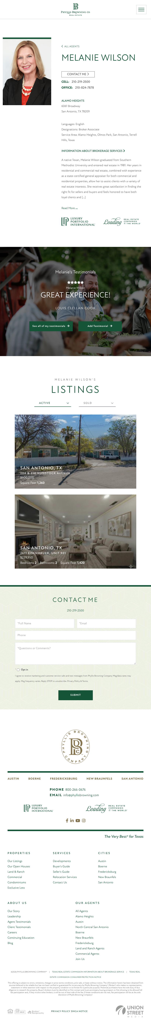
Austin (13, 778)
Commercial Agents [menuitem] (87, 953)
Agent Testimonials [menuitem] (19, 921)
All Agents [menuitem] (82, 911)
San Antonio (132, 778)
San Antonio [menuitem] (105, 882)
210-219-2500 (81, 82)
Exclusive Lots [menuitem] (16, 887)
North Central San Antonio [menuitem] (92, 927)
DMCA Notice (79, 1011)
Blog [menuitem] (10, 943)
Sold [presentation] (88, 403)
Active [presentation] (44, 403)
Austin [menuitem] (102, 861)
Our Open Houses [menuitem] (19, 866)
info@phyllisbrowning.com (81, 795)
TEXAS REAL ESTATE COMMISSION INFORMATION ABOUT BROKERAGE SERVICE (89, 972)
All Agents (71, 46)
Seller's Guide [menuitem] (61, 871)
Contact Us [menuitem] (60, 882)
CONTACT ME (76, 74)
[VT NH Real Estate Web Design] (129, 1011)
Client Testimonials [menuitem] (19, 927)
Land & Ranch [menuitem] (16, 871)
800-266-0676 (75, 790)
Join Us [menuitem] (80, 959)
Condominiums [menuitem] (17, 882)
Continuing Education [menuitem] (21, 937)
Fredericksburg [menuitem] (107, 871)
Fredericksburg (64, 778)
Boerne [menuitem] (102, 866)
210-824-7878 (84, 88)
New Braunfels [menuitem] (107, 877)
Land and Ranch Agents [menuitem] (90, 948)
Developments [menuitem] (62, 861)
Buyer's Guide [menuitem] (61, 866)
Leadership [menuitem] (14, 916)
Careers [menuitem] (12, 932)
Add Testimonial (98, 326)
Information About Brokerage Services (92, 151)
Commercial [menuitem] (15, 877)
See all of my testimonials (48, 326)
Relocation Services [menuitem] (65, 877)
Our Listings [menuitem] (15, 861)
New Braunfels (100, 778)
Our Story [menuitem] (14, 911)
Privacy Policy (60, 1011)
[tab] (53, 403)
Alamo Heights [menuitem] (85, 916)
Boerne (34, 778)
